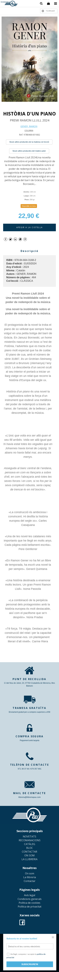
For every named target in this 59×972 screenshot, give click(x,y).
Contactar (29, 881)
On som (29, 873)
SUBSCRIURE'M (29, 964)
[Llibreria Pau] (9, 4)
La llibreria (29, 877)
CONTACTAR (29, 851)
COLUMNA (29, 130)
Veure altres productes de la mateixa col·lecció (29, 142)
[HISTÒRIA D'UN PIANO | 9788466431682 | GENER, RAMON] (29, 59)
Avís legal (29, 895)
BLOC (29, 848)
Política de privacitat (29, 906)
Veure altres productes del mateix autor (29, 151)
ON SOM (29, 855)
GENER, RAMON (28, 126)
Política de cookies (29, 902)
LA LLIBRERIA (29, 859)
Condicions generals (30, 899)
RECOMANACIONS (29, 840)
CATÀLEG (29, 844)
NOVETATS (29, 836)
